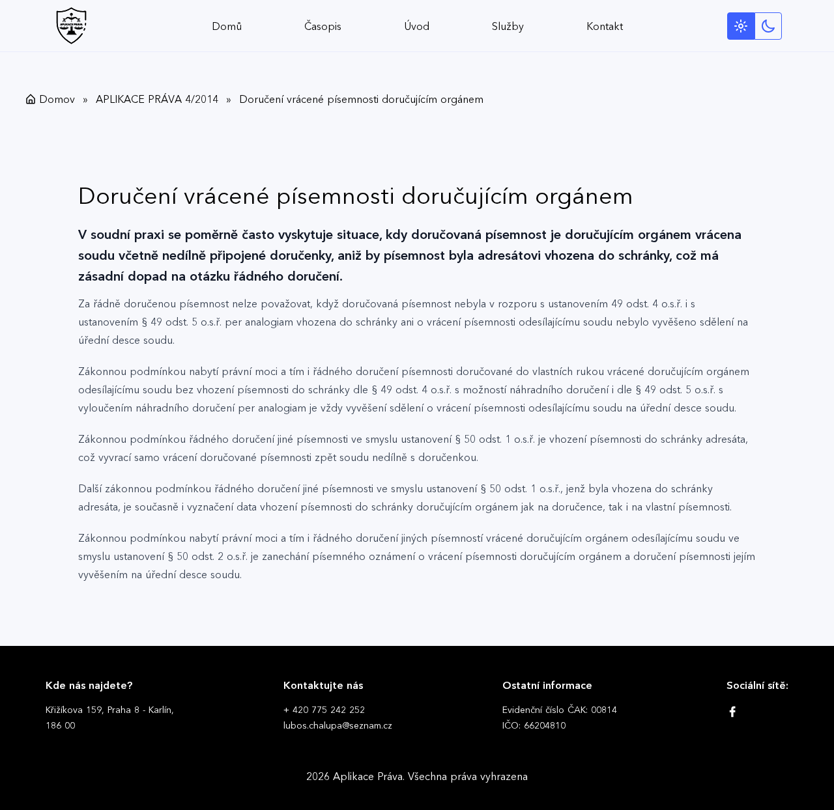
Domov (57, 98)
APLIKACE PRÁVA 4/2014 (157, 98)
